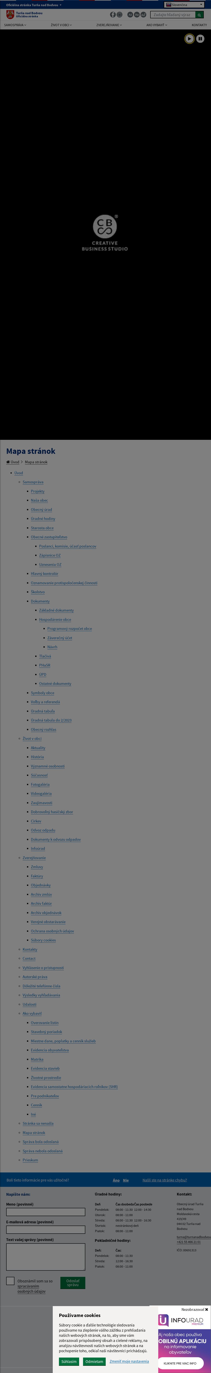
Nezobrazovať (193, 1309)
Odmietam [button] (94, 1361)
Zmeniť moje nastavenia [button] (129, 1361)
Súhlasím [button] (69, 1361)
